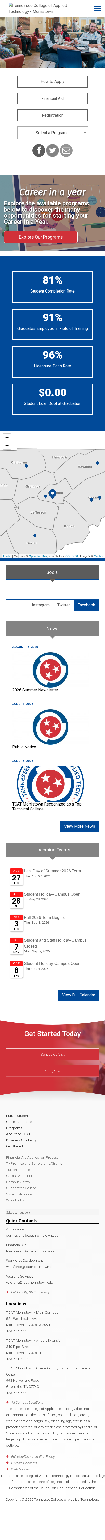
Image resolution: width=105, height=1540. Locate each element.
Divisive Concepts (24, 1463)
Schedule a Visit (53, 1054)
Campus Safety (18, 1182)
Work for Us (15, 1200)
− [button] (7, 445)
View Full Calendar (78, 995)
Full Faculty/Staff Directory (30, 1292)
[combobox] (52, 132)
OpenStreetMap (38, 556)
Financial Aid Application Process (32, 1157)
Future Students (18, 1116)
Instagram (41, 605)
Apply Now (52, 1071)
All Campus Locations (27, 1402)
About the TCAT (18, 1134)
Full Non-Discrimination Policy (33, 1456)
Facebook (86, 605)
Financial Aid (52, 98)
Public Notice (24, 747)
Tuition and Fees (18, 1170)
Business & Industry (21, 1140)
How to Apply (52, 81)
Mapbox (99, 556)
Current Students (19, 1122)
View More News (79, 826)
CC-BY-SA (71, 556)
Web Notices (20, 1469)
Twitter (63, 605)
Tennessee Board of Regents (40, 1482)
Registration (52, 115)
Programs (14, 1128)
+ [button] (7, 437)
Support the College (21, 1188)
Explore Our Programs (41, 237)
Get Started (14, 1146)
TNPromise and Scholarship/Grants (34, 1163)
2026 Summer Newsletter (35, 690)
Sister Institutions (19, 1194)
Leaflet (7, 556)
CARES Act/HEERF (20, 1176)
